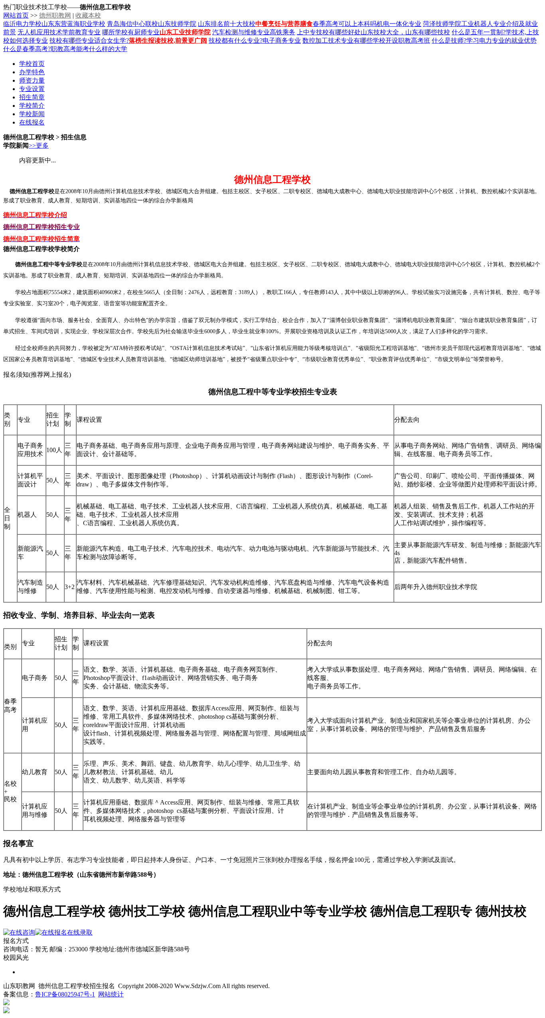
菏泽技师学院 (442, 23)
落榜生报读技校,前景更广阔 (168, 40)
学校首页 (32, 63)
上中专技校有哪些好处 (329, 32)
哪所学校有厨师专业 (131, 32)
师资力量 (32, 80)
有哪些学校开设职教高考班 (391, 40)
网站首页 (16, 15)
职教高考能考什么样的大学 (89, 48)
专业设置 (32, 88)
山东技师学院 (177, 23)
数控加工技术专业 (327, 40)
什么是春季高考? (27, 48)
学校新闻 (32, 114)
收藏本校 (88, 15)
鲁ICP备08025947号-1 (65, 994)
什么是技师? (449, 40)
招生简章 (32, 97)
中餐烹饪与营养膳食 (284, 23)
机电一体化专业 (399, 23)
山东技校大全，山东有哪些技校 (405, 32)
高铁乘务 (282, 32)
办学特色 (32, 72)
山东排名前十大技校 (226, 23)
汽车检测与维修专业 (241, 32)
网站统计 (111, 994)
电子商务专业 (282, 40)
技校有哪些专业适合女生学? (89, 40)
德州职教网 (55, 15)
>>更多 (39, 145)
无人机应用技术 (40, 32)
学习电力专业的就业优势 (501, 40)
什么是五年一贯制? (479, 32)
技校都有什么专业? (236, 40)
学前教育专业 (81, 32)
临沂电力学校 (22, 23)
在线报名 (32, 122)
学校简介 (32, 105)
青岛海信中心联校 (132, 23)
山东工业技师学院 (185, 32)
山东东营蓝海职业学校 (73, 23)
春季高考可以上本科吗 (345, 23)
